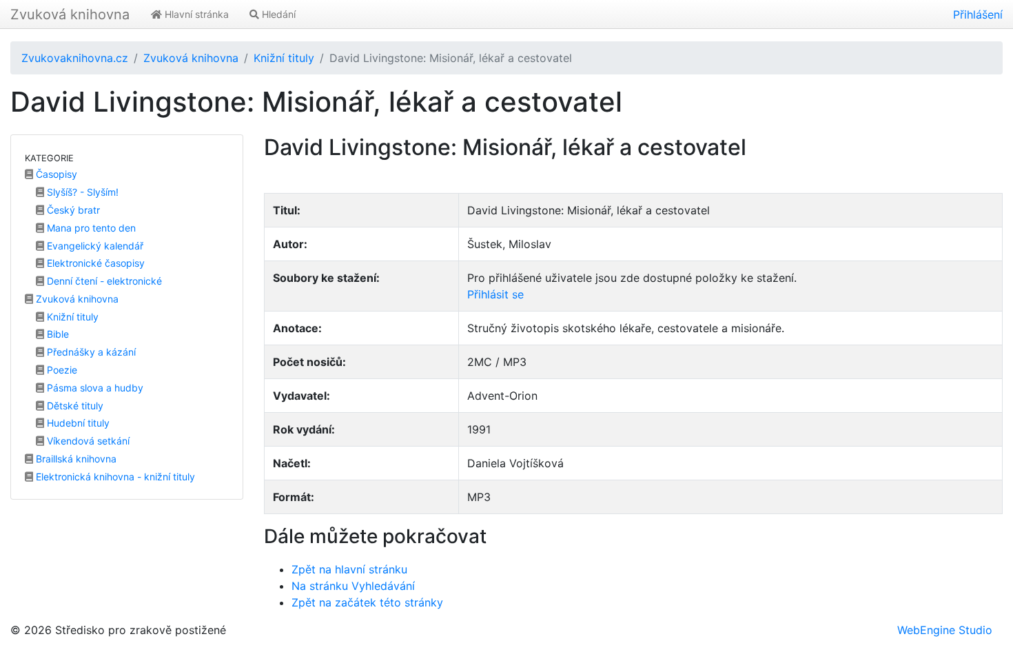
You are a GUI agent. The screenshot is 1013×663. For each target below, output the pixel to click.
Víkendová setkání (87, 441)
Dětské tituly (73, 405)
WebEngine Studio (944, 630)
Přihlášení (978, 14)
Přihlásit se (495, 294)
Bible (56, 334)
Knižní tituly (284, 58)
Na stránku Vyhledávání (353, 586)
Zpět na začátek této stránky (367, 602)
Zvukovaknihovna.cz (74, 58)
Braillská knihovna (74, 459)
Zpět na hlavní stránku (349, 569)
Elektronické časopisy (94, 263)
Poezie (60, 370)
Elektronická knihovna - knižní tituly (114, 476)
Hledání (277, 14)
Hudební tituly (77, 423)
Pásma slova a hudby (93, 388)
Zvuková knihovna (70, 14)
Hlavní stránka (195, 14)
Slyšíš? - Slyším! (81, 192)
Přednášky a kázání (90, 352)
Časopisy (55, 174)
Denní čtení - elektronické (103, 281)
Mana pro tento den (90, 228)
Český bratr (72, 210)
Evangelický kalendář (93, 246)
